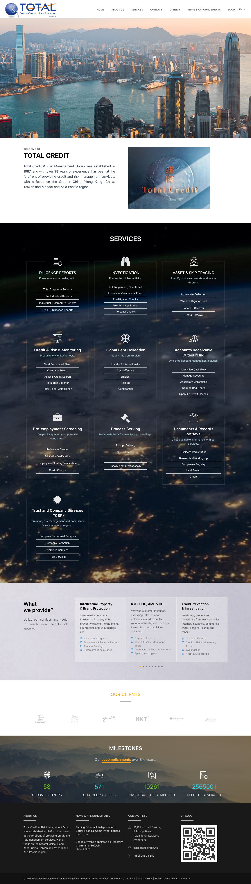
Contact (156, 9)
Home (100, 9)
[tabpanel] (151, 629)
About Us (118, 9)
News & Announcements (204, 9)
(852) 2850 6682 (143, 855)
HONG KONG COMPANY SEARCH (172, 878)
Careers (175, 9)
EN (241, 9)
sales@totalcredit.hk (145, 847)
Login (232, 9)
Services (137, 9)
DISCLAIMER (145, 878)
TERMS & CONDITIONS (123, 878)
